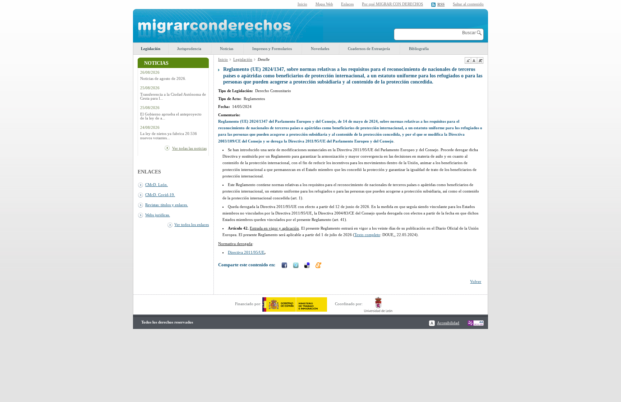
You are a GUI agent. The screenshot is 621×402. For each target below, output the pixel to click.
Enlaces (347, 4)
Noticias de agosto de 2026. (163, 79)
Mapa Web (324, 4)
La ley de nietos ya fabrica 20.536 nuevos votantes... (168, 136)
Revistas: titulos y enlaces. (166, 205)
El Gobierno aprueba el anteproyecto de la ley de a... (171, 116)
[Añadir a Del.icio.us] (307, 266)
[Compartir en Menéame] (319, 266)
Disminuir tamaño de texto (468, 60)
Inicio (302, 4)
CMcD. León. (156, 184)
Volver (475, 281)
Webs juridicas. (157, 215)
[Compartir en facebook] (285, 266)
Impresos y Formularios (272, 48)
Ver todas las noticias (189, 148)
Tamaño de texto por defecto (474, 60)
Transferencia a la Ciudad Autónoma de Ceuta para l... (173, 96)
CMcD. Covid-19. (160, 195)
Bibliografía (419, 48)
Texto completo (367, 234)
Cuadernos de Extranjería (369, 48)
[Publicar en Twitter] (296, 266)
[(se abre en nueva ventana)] (294, 304)
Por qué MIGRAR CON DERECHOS (392, 4)
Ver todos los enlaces (191, 224)
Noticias (226, 48)
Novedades (320, 48)
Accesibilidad (448, 323)
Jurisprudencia (189, 48)
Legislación (150, 48)
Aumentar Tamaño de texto (480, 60)
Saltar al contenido (468, 4)
